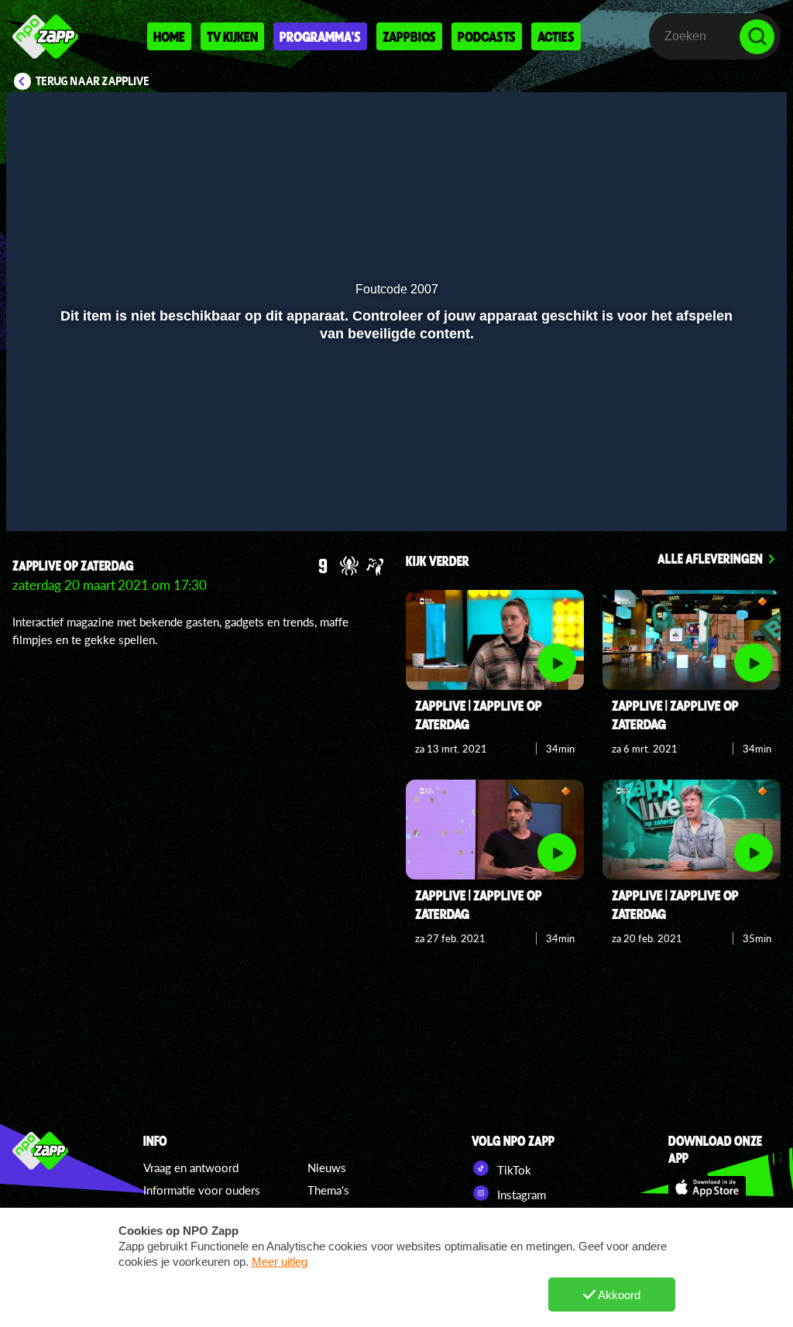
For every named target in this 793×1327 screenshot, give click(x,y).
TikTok (512, 1170)
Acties (556, 36)
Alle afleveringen (710, 558)
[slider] (394, 465)
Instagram (520, 1195)
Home (169, 36)
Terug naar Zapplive (93, 81)
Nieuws (326, 1167)
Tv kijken (232, 36)
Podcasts (487, 36)
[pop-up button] (723, 497)
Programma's (320, 36)
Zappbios (409, 36)
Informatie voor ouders (201, 1190)
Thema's (328, 1190)
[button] (37, 497)
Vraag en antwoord (191, 1167)
